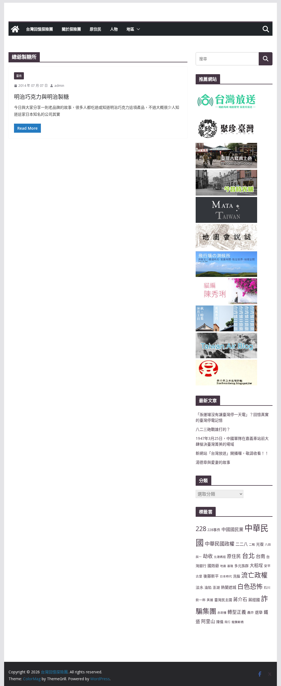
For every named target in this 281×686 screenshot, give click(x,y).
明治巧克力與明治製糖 (41, 97)
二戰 (252, 544)
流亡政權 (254, 574)
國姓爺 (213, 565)
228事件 (213, 529)
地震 (223, 566)
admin (59, 85)
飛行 (227, 622)
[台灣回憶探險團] (15, 29)
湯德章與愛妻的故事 (213, 462)
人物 (114, 29)
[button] (137, 29)
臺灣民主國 (223, 599)
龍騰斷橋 (238, 622)
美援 (210, 600)
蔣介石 (240, 599)
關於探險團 (71, 29)
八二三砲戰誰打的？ (213, 429)
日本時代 (226, 576)
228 (201, 528)
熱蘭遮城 (228, 587)
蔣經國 (254, 599)
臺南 (19, 76)
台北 (248, 555)
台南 (260, 556)
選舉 (259, 612)
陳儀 (219, 621)
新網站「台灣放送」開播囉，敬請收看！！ (232, 453)
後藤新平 (211, 576)
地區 (130, 29)
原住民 (95, 29)
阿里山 (208, 621)
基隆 (230, 566)
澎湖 (216, 587)
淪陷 (208, 587)
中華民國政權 (219, 543)
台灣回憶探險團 (39, 29)
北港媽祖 (220, 557)
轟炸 (250, 612)
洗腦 (236, 576)
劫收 (208, 556)
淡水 (199, 587)
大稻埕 (256, 565)
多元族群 (241, 565)
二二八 (241, 544)
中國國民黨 (232, 529)
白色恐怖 (250, 586)
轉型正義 (236, 612)
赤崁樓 (221, 613)
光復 (260, 544)
